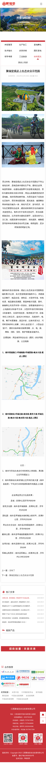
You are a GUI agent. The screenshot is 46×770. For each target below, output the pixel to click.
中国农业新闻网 (17, 696)
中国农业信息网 (22, 699)
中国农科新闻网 (8, 699)
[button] (42, 19)
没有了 (12, 570)
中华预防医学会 (27, 692)
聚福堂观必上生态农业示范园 (21, 575)
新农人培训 (23, 62)
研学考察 (8, 57)
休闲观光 (37, 57)
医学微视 (39, 692)
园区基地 (37, 51)
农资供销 (23, 51)
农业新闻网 (30, 696)
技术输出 (8, 51)
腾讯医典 (5, 696)
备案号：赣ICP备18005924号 (23, 756)
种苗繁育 (8, 45)
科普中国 (15, 692)
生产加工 (23, 45)
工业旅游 (23, 57)
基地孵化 (37, 45)
